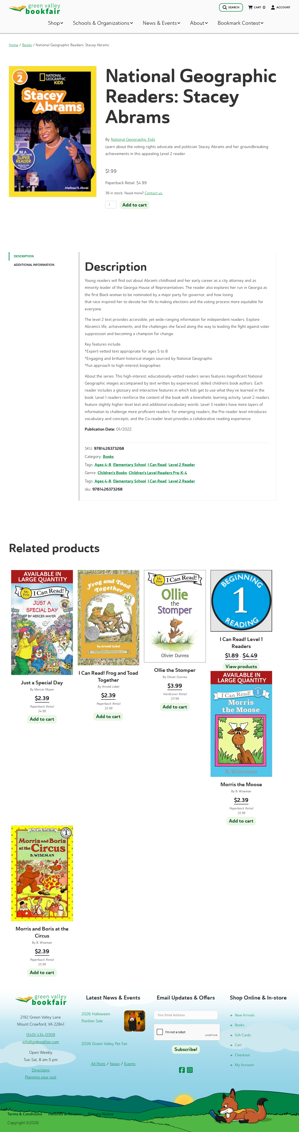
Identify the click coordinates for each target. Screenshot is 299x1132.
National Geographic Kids (133, 139)
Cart (238, 1045)
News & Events (160, 23)
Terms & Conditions (24, 1114)
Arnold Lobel (110, 687)
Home (13, 45)
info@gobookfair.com (40, 1042)
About (197, 23)
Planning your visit (40, 1077)
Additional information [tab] (34, 265)
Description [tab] (24, 256)
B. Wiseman (243, 791)
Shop (54, 23)
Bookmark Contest (239, 23)
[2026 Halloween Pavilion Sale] (134, 1020)
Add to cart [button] (42, 719)
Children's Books (112, 472)
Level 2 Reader (182, 464)
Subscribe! (185, 1049)
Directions (41, 1070)
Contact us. (154, 193)
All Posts (98, 1063)
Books (27, 45)
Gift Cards (243, 1035)
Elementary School (129, 464)
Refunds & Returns (65, 1114)
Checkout (242, 1055)
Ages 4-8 (103, 464)
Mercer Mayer (44, 689)
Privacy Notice (101, 1114)
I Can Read (157, 464)
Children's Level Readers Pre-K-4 (158, 472)
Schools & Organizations (101, 23)
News (115, 1063)
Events (129, 1063)
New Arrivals (245, 1015)
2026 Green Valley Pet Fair (104, 1043)
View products (241, 666)
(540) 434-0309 (40, 1034)
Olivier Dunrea (177, 677)
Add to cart (134, 205)
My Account (244, 1065)
